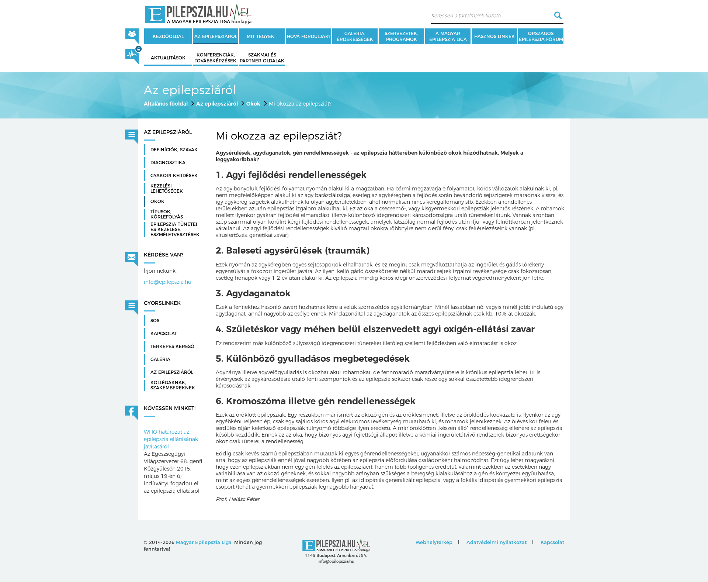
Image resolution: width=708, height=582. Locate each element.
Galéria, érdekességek (355, 36)
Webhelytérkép (434, 542)
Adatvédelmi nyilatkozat (496, 542)
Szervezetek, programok (401, 36)
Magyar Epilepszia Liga (204, 542)
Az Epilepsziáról (171, 372)
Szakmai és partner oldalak (262, 57)
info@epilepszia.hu (167, 282)
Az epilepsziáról (215, 36)
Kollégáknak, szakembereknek (172, 385)
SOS (154, 320)
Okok (253, 103)
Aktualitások (168, 58)
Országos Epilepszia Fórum (541, 36)
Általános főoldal (166, 103)
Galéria (160, 359)
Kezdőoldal (168, 36)
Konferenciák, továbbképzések (215, 57)
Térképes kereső (172, 346)
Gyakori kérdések (174, 175)
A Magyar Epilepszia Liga (448, 36)
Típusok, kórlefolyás (166, 214)
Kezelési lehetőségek (166, 188)
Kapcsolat (163, 333)
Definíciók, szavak (174, 149)
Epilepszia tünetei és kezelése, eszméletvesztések (174, 229)
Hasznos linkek (494, 36)
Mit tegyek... (262, 36)
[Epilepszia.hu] (197, 13)
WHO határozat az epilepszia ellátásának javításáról (171, 439)
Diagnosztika (167, 162)
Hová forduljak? (308, 36)
